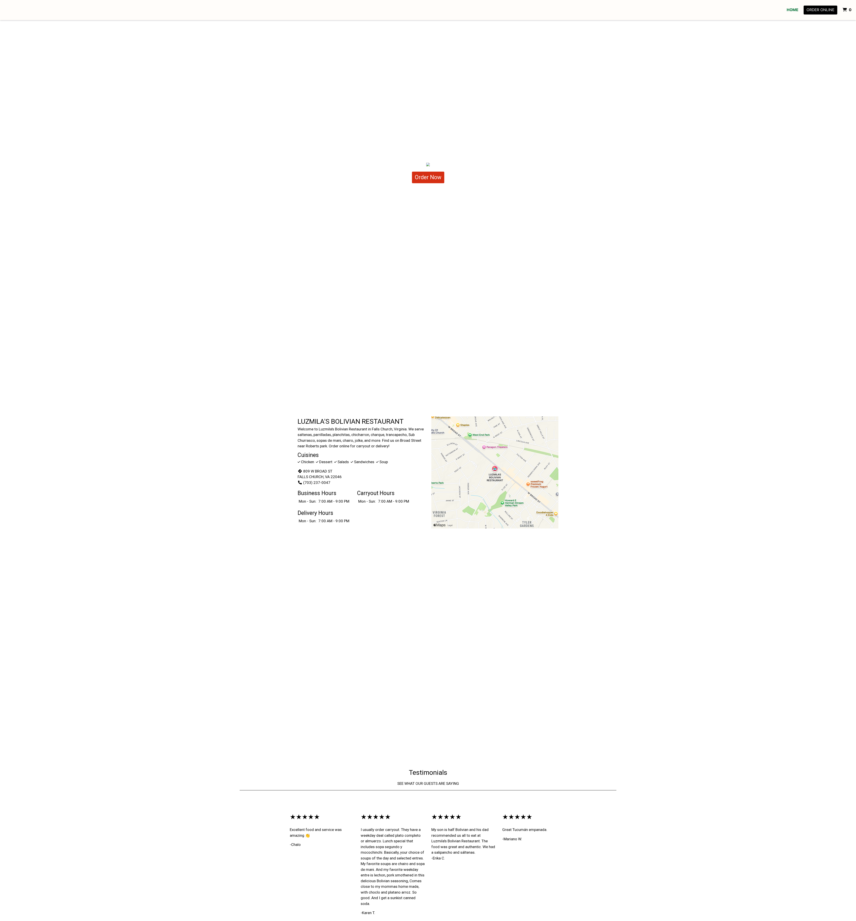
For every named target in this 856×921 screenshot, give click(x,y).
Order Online (820, 10)
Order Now (428, 177)
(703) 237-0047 (316, 482)
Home (792, 10)
